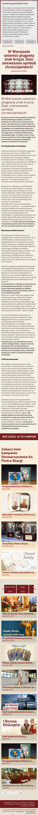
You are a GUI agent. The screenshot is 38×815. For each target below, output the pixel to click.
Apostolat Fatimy (31, 813)
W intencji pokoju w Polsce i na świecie (18, 688)
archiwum (18, 804)
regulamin (26, 804)
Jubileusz (31, 802)
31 (21, 793)
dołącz (16, 802)
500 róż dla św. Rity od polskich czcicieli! (18, 614)
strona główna (8, 802)
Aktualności (20, 811)
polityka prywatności (28, 804)
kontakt (32, 805)
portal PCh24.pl (11, 319)
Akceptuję (30, 41)
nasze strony (23, 802)
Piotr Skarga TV (30, 811)
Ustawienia (19, 41)
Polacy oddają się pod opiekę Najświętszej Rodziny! (17, 664)
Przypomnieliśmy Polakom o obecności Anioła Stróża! (17, 487)
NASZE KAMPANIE (8, 46)
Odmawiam (7, 41)
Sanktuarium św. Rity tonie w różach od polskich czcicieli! (17, 786)
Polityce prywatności (27, 14)
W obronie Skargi (9, 804)
